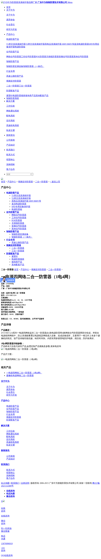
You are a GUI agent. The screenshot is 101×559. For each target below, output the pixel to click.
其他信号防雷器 (81, 56)
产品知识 (10, 145)
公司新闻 (10, 140)
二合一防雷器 (12, 86)
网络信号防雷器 (13, 56)
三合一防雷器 (25, 86)
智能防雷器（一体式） (33, 66)
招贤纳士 (10, 159)
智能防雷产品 (12, 61)
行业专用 (10, 71)
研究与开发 (11, 29)
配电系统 (10, 116)
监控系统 (10, 120)
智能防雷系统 (12, 98)
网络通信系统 (12, 111)
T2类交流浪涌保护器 (35, 44)
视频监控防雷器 (13, 81)
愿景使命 (10, 20)
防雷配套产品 (12, 91)
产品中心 (10, 34)
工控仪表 (10, 106)
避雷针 (9, 95)
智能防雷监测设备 (14, 66)
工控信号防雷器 (28, 56)
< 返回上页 (55, 182)
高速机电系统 (12, 125)
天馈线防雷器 (52, 56)
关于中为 (10, 10)
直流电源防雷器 (81, 44)
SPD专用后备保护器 (21, 206)
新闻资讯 (10, 135)
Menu (70, 2)
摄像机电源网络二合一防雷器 (20, 375)
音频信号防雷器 (66, 56)
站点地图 (5, 483)
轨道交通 (10, 130)
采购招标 (10, 164)
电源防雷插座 (19, 95)
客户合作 (10, 169)
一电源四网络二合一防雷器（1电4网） (24, 373)
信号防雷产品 (12, 52)
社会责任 (10, 24)
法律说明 (25, 483)
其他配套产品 (42, 95)
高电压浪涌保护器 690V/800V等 (59, 44)
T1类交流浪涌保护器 (16, 44)
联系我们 (10, 150)
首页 (8, 7)
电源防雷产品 (12, 39)
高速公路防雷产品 (14, 76)
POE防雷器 (41, 56)
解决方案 (10, 101)
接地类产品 (30, 95)
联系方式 (10, 155)
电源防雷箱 (20, 47)
